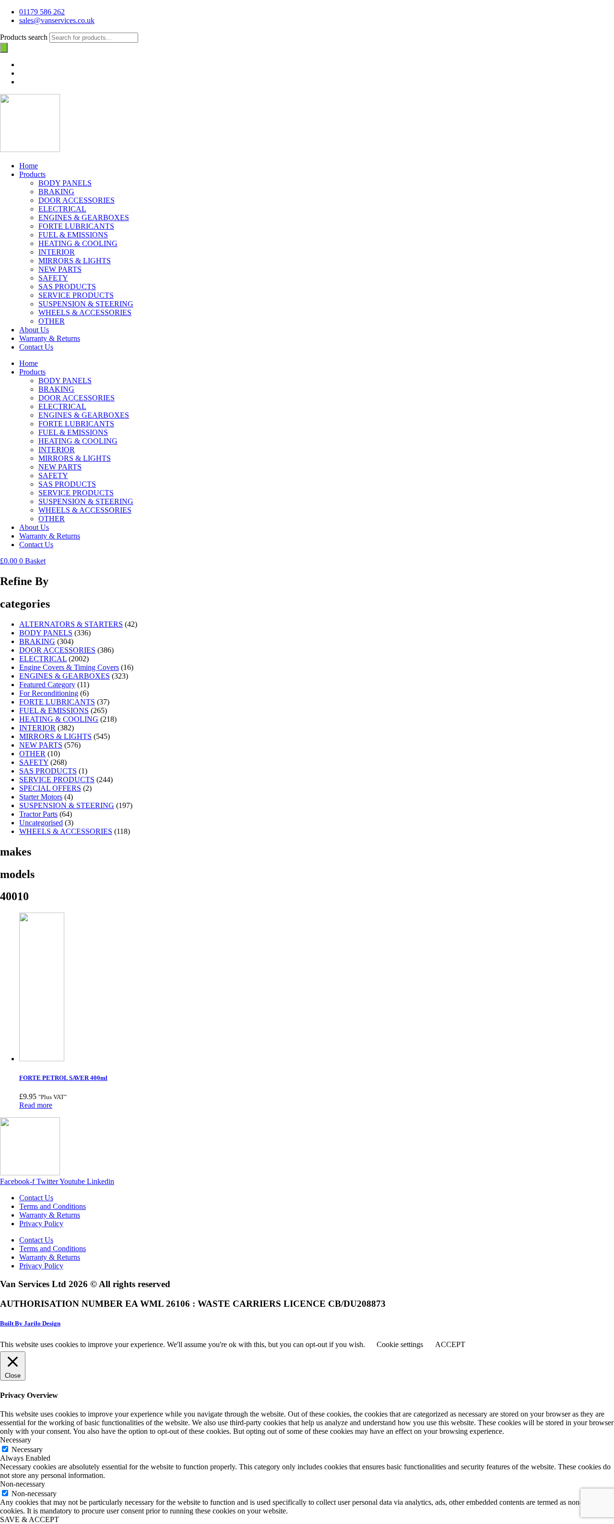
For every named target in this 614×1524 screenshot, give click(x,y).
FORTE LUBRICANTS (76, 226)
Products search (24, 37)
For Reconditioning (48, 693)
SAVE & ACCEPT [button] (29, 1519)
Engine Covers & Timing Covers (69, 667)
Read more (35, 1105)
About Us (34, 330)
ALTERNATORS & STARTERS (71, 624)
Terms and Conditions (52, 1206)
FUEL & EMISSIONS (73, 235)
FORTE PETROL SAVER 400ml (63, 1077)
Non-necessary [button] (22, 1484)
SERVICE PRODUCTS (76, 295)
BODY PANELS (65, 183)
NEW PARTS (60, 269)
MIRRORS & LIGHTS (74, 261)
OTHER (51, 321)
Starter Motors (40, 797)
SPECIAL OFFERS (50, 788)
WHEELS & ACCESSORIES (84, 312)
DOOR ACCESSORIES (76, 200)
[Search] (4, 48)
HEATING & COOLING (78, 243)
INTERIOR (56, 252)
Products (32, 174)
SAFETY (53, 278)
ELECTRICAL (62, 209)
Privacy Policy (41, 1223)
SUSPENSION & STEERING (85, 304)
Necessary (27, 1449)
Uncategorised (41, 823)
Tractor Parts (38, 814)
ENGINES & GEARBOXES (83, 217)
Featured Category (47, 684)
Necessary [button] (15, 1440)
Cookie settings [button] (400, 1344)
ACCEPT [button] (450, 1344)
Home (28, 166)
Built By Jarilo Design (30, 1323)
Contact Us (36, 347)
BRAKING (56, 192)
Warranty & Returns (49, 338)
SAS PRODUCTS (67, 286)
